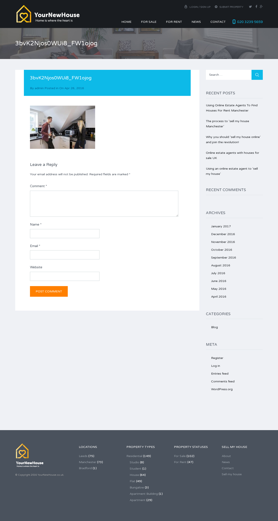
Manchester (87, 462)
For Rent (174, 22)
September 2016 (223, 257)
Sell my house (232, 474)
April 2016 (218, 296)
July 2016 (218, 273)
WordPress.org (222, 389)
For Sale (148, 22)
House (134, 475)
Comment (38, 186)
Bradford (85, 468)
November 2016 (223, 242)
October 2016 (221, 250)
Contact (218, 22)
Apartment (138, 500)
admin (39, 88)
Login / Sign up (200, 6)
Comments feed (223, 381)
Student (135, 468)
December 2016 (223, 234)
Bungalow (137, 487)
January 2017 (221, 226)
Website (36, 267)
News (196, 22)
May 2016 (218, 289)
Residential (134, 456)
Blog (214, 327)
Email (35, 246)
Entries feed (219, 373)
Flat (132, 481)
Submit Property (231, 6)
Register (217, 358)
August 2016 (220, 265)
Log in (215, 366)
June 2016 (218, 281)
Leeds (83, 456)
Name (35, 224)
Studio (134, 462)
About (226, 456)
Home (126, 22)
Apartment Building (144, 494)
